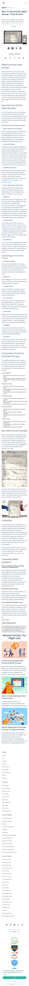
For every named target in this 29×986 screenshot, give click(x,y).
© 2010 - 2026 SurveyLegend (14, 929)
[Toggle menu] (25, 2)
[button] (14, 766)
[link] (8, 48)
